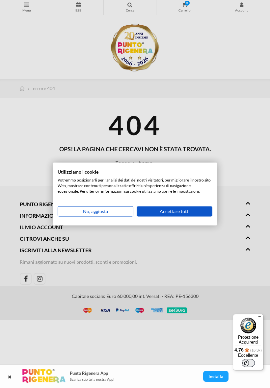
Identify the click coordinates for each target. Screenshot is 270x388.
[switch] (248, 363)
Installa (215, 376)
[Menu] (259, 318)
